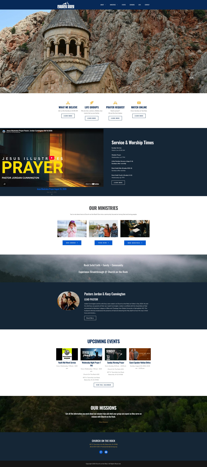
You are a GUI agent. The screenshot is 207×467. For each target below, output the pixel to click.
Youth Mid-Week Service (67, 362)
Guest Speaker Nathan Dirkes (140, 362)
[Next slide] (203, 47)
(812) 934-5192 (95, 447)
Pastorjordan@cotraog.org (109, 447)
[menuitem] (103, 5)
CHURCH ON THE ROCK (103, 441)
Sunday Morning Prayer (115, 362)
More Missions (103, 422)
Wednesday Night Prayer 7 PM (91, 364)
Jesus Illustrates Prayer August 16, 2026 (51, 189)
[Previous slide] (4, 47)
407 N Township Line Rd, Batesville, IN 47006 (103, 444)
